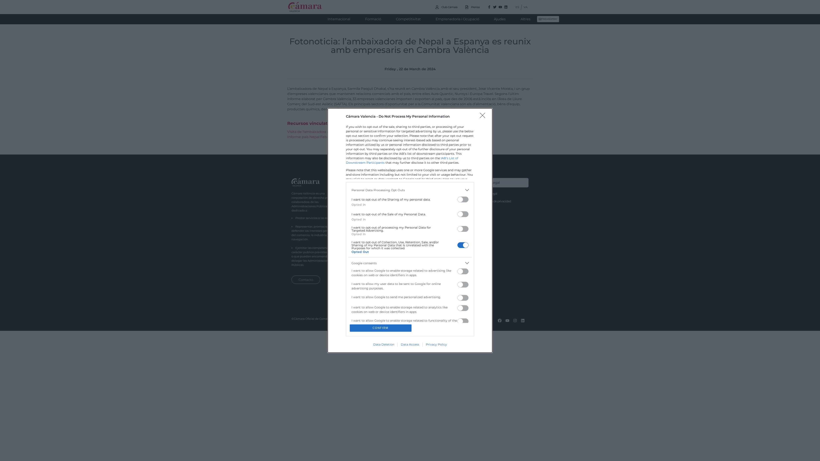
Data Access (410, 344)
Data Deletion (383, 344)
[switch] (463, 199)
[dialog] (410, 230)
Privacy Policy (436, 344)
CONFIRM (380, 328)
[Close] (484, 117)
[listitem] (410, 190)
